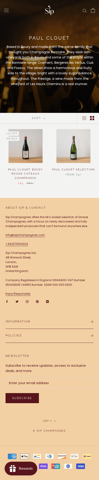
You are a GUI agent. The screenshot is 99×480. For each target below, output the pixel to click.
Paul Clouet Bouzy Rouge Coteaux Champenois (25, 173)
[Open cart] (93, 10)
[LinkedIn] (47, 301)
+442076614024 (17, 244)
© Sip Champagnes (49, 430)
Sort (37, 118)
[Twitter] (17, 301)
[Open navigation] (6, 10)
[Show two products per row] (92, 118)
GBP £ (47, 421)
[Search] (85, 10)
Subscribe (22, 398)
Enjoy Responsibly (18, 294)
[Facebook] (7, 301)
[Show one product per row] (84, 118)
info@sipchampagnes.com (25, 235)
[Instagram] (27, 301)
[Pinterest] (37, 301)
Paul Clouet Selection (73, 169)
